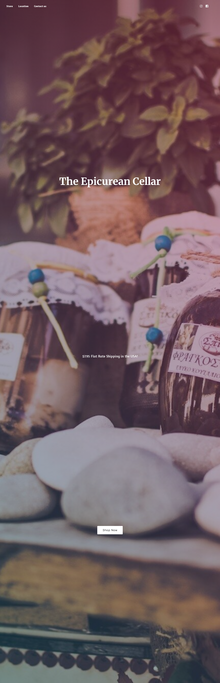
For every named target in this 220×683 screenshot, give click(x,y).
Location (23, 6)
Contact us (40, 6)
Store (9, 6)
